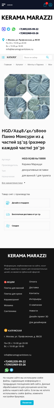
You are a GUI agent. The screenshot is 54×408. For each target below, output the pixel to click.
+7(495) (28, 29)
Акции (11, 282)
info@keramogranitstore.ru (19, 49)
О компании (35, 304)
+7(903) (28, 33)
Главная (8, 64)
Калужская (15, 330)
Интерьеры (35, 299)
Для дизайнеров (37, 322)
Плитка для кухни (13, 293)
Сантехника (10, 311)
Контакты (34, 293)
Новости (33, 310)
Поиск (47, 57)
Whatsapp (13, 31)
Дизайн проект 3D (38, 316)
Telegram (9, 31)
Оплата (33, 281)
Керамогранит (11, 299)
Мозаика (8, 305)
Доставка (34, 287)
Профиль (50, 5)
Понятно (27, 402)
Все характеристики (12, 182)
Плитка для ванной (14, 287)
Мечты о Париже (36, 64)
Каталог (19, 64)
